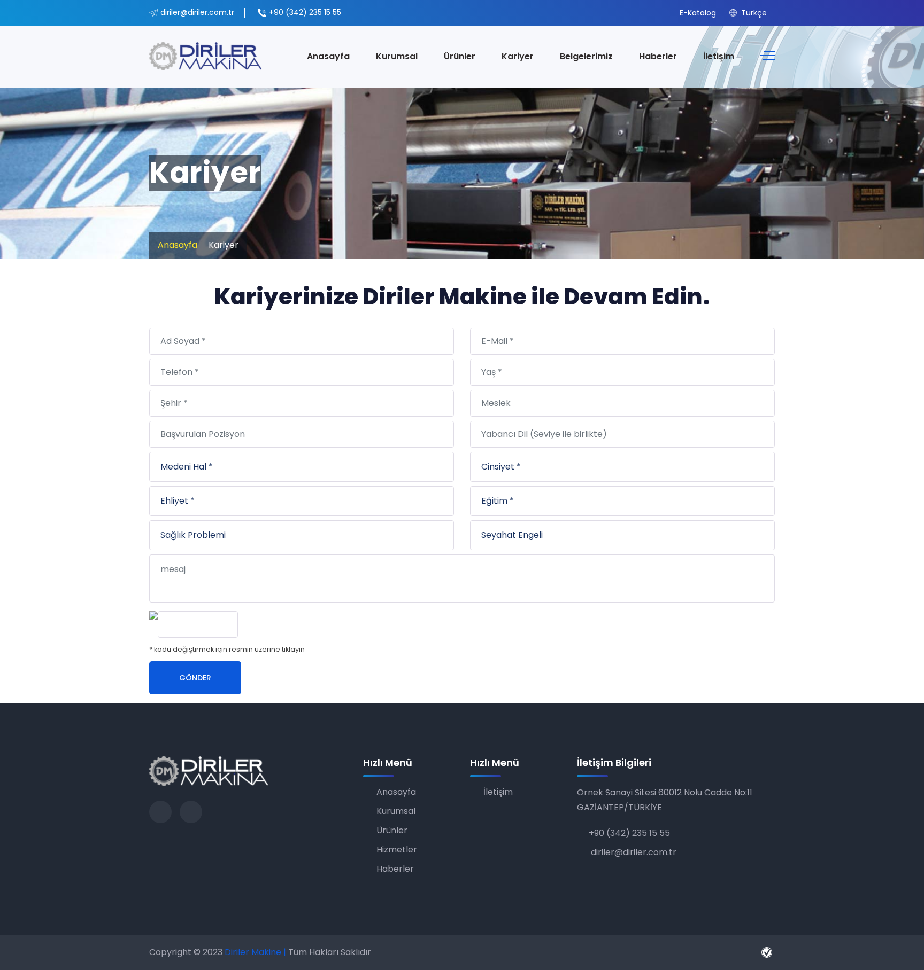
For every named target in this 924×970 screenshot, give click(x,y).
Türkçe (753, 12)
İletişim (718, 56)
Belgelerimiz (586, 56)
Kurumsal (397, 56)
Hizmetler (396, 849)
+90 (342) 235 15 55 (305, 12)
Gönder (195, 677)
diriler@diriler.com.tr (197, 12)
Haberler (658, 56)
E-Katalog (696, 12)
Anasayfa (328, 56)
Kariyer (518, 56)
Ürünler (459, 56)
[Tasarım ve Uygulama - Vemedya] (768, 952)
